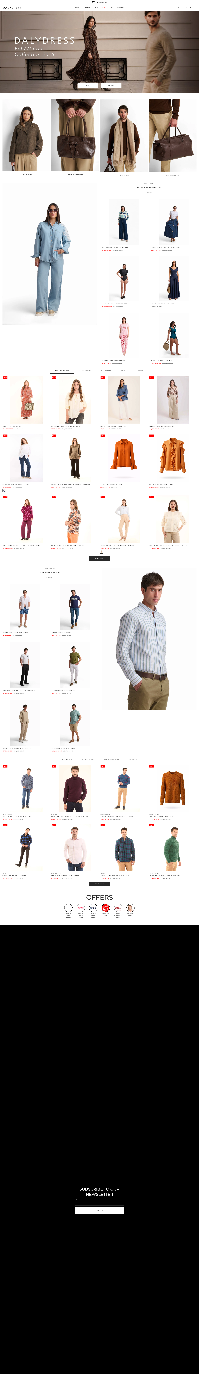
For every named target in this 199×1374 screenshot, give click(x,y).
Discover (149, 193)
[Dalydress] (12, 8)
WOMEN (111, 85)
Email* (77, 1199)
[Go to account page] (190, 7)
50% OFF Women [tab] (62, 370)
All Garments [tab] (85, 370)
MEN (87, 85)
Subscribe (99, 1210)
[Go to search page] (186, 7)
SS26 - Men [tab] (133, 759)
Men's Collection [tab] (111, 759)
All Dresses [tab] (106, 370)
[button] (186, 7)
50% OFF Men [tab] (66, 759)
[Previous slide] (4, 2)
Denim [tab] (141, 370)
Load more (99, 558)
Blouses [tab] (124, 370)
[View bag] (195, 7)
